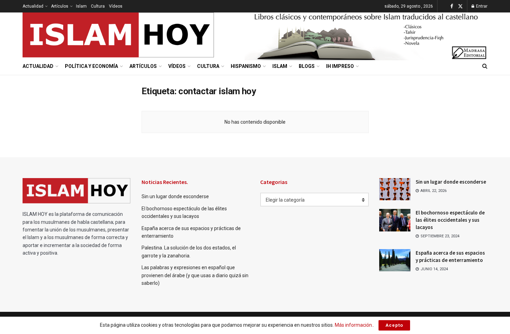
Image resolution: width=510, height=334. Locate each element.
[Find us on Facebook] (451, 6)
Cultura (98, 6)
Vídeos (115, 6)
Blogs (307, 66)
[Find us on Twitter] (460, 6)
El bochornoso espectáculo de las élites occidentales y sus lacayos (450, 219)
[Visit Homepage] (119, 35)
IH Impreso (340, 66)
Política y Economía (91, 66)
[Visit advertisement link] (366, 35)
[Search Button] (484, 66)
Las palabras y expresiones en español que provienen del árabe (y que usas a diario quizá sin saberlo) (195, 275)
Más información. (354, 325)
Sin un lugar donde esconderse (175, 196)
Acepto (394, 325)
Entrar (481, 6)
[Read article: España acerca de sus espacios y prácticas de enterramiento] (394, 260)
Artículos (59, 6)
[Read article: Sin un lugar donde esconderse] (394, 189)
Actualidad (33, 6)
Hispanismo (246, 66)
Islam (81, 6)
